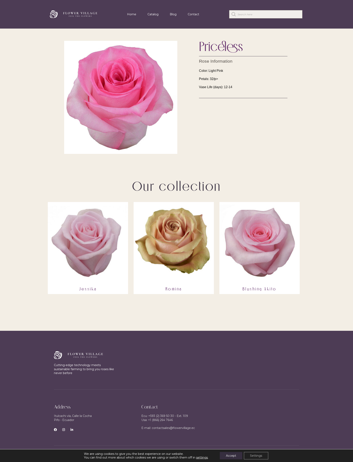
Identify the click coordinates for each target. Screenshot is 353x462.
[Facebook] (55, 429)
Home (131, 14)
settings (202, 457)
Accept (231, 456)
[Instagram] (63, 429)
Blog (173, 14)
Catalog (153, 14)
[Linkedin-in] (71, 429)
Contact (193, 14)
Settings (256, 456)
